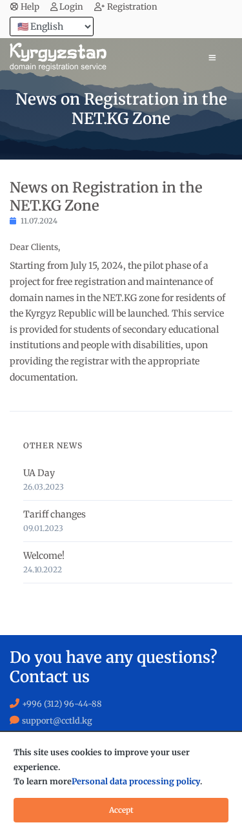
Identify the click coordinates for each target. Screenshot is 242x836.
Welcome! (44, 555)
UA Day (39, 473)
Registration (132, 6)
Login (71, 6)
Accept (121, 810)
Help (30, 6)
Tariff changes (54, 514)
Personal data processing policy (136, 781)
